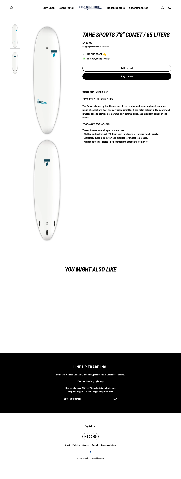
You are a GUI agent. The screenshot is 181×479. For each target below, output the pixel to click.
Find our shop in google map (90, 381)
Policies (76, 445)
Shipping (86, 47)
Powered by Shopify (98, 458)
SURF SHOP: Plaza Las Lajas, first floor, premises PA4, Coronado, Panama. (90, 374)
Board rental (66, 8)
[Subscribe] (115, 399)
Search (95, 445)
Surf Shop (49, 8)
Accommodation (139, 8)
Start (67, 445)
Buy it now (127, 76)
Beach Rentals (116, 8)
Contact (85, 445)
